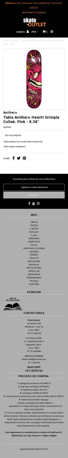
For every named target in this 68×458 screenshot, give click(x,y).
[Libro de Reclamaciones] (12, 305)
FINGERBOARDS (34, 278)
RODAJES (34, 232)
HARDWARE (33, 238)
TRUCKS (34, 225)
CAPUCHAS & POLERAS (34, 248)
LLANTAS (34, 229)
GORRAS (34, 255)
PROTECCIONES (34, 268)
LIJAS (34, 235)
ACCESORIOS (34, 274)
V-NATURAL (33, 284)
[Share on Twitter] (19, 158)
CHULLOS (34, 258)
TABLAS (15, 41)
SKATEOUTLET (42, 449)
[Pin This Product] (24, 158)
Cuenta (20, 32)
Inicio (6, 41)
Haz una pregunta (13, 135)
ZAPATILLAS (34, 271)
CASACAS (34, 251)
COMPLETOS (34, 242)
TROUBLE (33, 281)
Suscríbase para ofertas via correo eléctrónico (34, 179)
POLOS (34, 245)
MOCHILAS (34, 264)
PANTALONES (34, 261)
